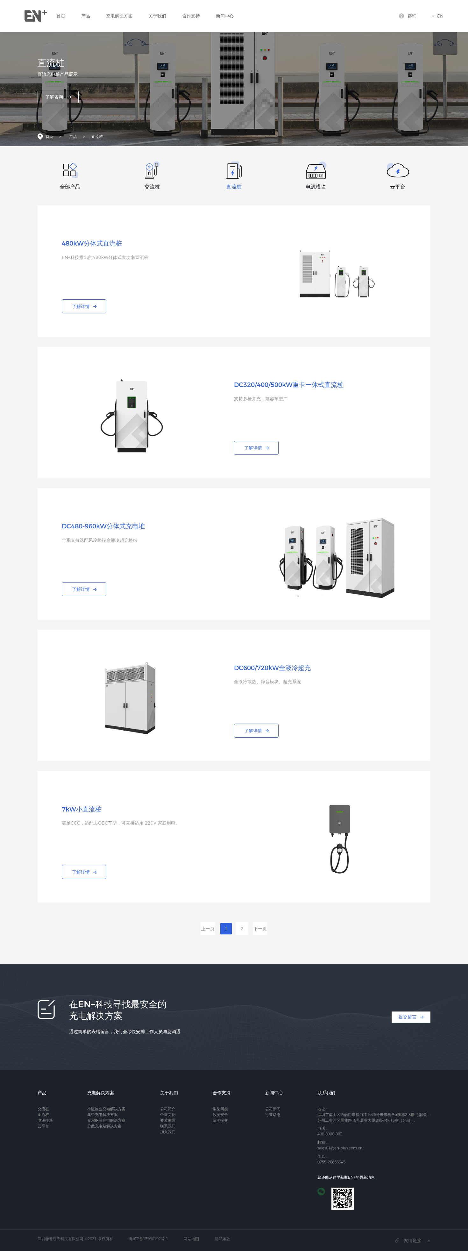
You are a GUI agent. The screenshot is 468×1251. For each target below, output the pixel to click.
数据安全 (220, 1114)
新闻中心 (225, 16)
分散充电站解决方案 (104, 1126)
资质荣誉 (167, 1120)
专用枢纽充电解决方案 (106, 1120)
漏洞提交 (220, 1120)
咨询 (412, 16)
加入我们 (167, 1131)
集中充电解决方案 (102, 1114)
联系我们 (167, 1126)
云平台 (43, 1126)
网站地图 (191, 1238)
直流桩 (97, 136)
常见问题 (220, 1108)
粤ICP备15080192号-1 (148, 1238)
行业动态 (272, 1114)
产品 (85, 16)
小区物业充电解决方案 (106, 1108)
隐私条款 (222, 1238)
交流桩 (43, 1108)
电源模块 (45, 1120)
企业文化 (167, 1114)
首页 (60, 16)
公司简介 (167, 1108)
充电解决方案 (119, 16)
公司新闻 (272, 1108)
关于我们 (157, 16)
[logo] (36, 16)
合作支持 (191, 16)
